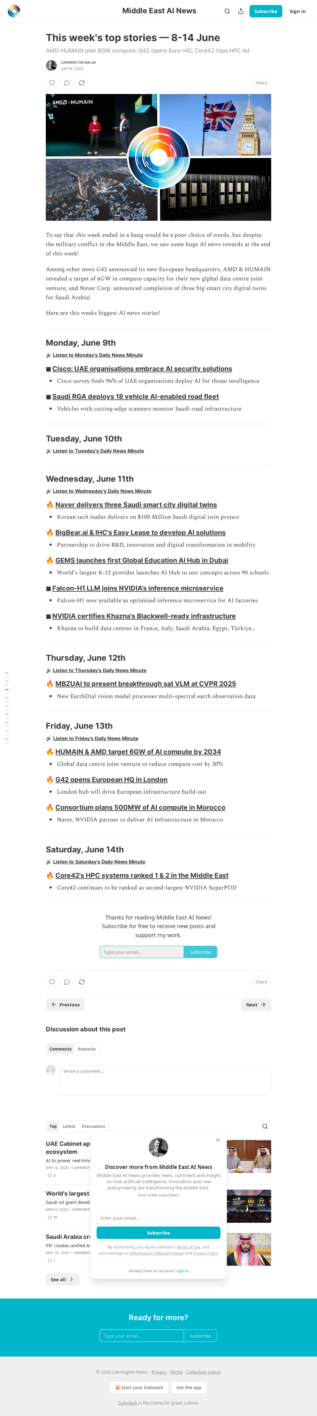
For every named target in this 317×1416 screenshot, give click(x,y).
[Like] (52, 83)
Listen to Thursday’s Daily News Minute (99, 670)
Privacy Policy (205, 1253)
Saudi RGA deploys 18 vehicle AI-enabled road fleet (135, 396)
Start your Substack (142, 1387)
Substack (128, 1403)
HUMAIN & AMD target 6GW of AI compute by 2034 (138, 752)
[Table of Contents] (6, 708)
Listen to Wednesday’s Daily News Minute (102, 491)
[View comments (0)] (67, 83)
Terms (176, 1372)
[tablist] (72, 1049)
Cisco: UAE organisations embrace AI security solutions (142, 369)
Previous (69, 1004)
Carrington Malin (78, 62)
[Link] (37, 343)
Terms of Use (188, 1247)
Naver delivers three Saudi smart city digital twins (136, 505)
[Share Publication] (241, 11)
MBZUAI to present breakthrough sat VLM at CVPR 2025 (145, 684)
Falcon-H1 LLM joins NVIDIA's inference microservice (138, 588)
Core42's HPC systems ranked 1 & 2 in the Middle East (141, 875)
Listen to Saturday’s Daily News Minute (99, 862)
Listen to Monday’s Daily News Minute (98, 355)
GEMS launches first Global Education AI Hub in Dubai (141, 560)
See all (58, 1279)
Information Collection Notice (156, 1253)
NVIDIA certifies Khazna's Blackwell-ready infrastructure (144, 616)
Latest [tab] (69, 1126)
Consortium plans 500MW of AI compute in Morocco (140, 807)
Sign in (298, 11)
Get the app (189, 1387)
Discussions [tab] (93, 1126)
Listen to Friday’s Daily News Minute (95, 738)
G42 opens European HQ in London (111, 779)
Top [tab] (53, 1126)
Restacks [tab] (87, 1049)
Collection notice (203, 1372)
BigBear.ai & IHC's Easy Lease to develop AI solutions (140, 532)
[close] (218, 1140)
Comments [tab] (61, 1049)
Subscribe (265, 11)
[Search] (227, 11)
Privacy (159, 1372)
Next (252, 1004)
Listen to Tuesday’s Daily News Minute (98, 451)
